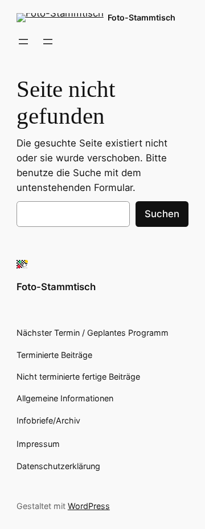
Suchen (162, 213)
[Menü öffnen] (23, 41)
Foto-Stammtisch (141, 17)
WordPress (89, 506)
